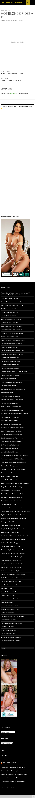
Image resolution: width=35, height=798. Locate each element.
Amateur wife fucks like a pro (9, 336)
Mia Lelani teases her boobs (9, 322)
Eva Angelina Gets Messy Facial (10, 522)
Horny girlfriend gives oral (8, 619)
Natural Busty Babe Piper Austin (11, 567)
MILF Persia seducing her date (10, 364)
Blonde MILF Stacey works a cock (11, 302)
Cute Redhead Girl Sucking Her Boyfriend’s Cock (15, 536)
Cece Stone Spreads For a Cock (10, 525)
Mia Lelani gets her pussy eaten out (12, 326)
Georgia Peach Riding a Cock (9, 466)
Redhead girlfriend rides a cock (10, 609)
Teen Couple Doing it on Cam (10, 532)
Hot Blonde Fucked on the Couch (11, 581)
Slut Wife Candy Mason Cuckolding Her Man (14, 413)
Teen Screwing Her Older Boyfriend (12, 550)
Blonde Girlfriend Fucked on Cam (11, 406)
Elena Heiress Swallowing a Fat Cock (12, 494)
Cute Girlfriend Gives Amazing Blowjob (12, 501)
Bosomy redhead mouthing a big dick (12, 354)
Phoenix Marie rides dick (8, 316)
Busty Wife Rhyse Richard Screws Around (13, 578)
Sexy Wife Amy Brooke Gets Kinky (11, 487)
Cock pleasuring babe (7, 612)
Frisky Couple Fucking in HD (9, 476)
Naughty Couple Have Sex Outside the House (15, 483)
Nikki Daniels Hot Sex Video (9, 448)
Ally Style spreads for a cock (9, 312)
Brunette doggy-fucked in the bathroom (13, 389)
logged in (12, 93)
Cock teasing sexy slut (8, 595)
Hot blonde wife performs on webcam (12, 616)
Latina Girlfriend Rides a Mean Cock (11, 480)
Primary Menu (32, 2)
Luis (10, 20)
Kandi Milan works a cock (8, 378)
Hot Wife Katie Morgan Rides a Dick (12, 497)
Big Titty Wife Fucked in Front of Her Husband (15, 515)
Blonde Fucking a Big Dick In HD (11, 79)
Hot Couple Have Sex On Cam (10, 417)
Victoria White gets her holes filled (11, 343)
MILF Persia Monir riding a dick (10, 357)
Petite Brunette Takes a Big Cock (11, 571)
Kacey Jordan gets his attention (10, 592)
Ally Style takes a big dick (8, 309)
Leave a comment (18, 20)
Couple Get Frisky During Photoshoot (12, 529)
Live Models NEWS (9, 763)
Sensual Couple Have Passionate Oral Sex (13, 518)
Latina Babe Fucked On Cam (9, 452)
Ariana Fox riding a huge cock (9, 347)
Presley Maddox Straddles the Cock (12, 473)
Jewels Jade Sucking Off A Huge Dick (12, 459)
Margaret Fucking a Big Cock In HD (11, 599)
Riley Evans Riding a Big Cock (9, 420)
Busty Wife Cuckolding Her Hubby (11, 431)
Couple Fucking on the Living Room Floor (13, 553)
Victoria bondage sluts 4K (9, 385)
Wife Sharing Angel (7, 392)
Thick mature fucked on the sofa (11, 319)
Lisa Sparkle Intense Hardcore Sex (11, 434)
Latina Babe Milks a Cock (8, 504)
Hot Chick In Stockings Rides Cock (11, 623)
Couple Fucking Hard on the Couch (11, 564)
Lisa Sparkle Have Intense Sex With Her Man (14, 455)
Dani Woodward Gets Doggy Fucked (12, 543)
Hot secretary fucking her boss (10, 361)
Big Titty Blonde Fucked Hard (10, 445)
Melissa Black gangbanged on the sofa (12, 350)
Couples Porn (5, 10)
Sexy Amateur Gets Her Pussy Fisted (12, 427)
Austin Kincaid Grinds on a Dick (10, 490)
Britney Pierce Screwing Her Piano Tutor (13, 574)
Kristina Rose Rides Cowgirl (9, 403)
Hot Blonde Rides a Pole (8, 633)
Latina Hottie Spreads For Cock (10, 546)
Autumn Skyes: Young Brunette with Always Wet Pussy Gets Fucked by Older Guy (16, 294)
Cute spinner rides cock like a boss (11, 329)
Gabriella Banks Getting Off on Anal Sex (13, 469)
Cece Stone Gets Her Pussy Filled (11, 441)
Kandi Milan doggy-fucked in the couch (12, 340)
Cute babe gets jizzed (7, 626)
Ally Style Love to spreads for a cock (12, 333)
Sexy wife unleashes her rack (9, 606)
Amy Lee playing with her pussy (10, 375)
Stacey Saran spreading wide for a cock (12, 305)
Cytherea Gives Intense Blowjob (11, 424)
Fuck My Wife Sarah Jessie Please (11, 396)
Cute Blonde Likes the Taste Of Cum (12, 438)
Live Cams (4, 755)
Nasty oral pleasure (7, 602)
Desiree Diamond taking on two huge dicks (14, 371)
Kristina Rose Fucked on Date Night (12, 410)
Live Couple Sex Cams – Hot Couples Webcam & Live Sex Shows (13, 2)
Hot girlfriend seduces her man (10, 640)
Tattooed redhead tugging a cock (12, 72)
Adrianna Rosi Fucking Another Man (12, 399)
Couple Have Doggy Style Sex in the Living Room (15, 511)
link (33, 767)
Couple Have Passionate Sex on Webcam (13, 539)
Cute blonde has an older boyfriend (11, 585)
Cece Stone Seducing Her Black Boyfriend (13, 462)
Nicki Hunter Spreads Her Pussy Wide (12, 508)
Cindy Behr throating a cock (9, 298)
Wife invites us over (7, 588)
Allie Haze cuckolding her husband (11, 382)
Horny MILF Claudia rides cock (10, 368)
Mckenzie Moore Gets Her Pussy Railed (13, 557)
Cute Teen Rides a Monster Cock (11, 560)
